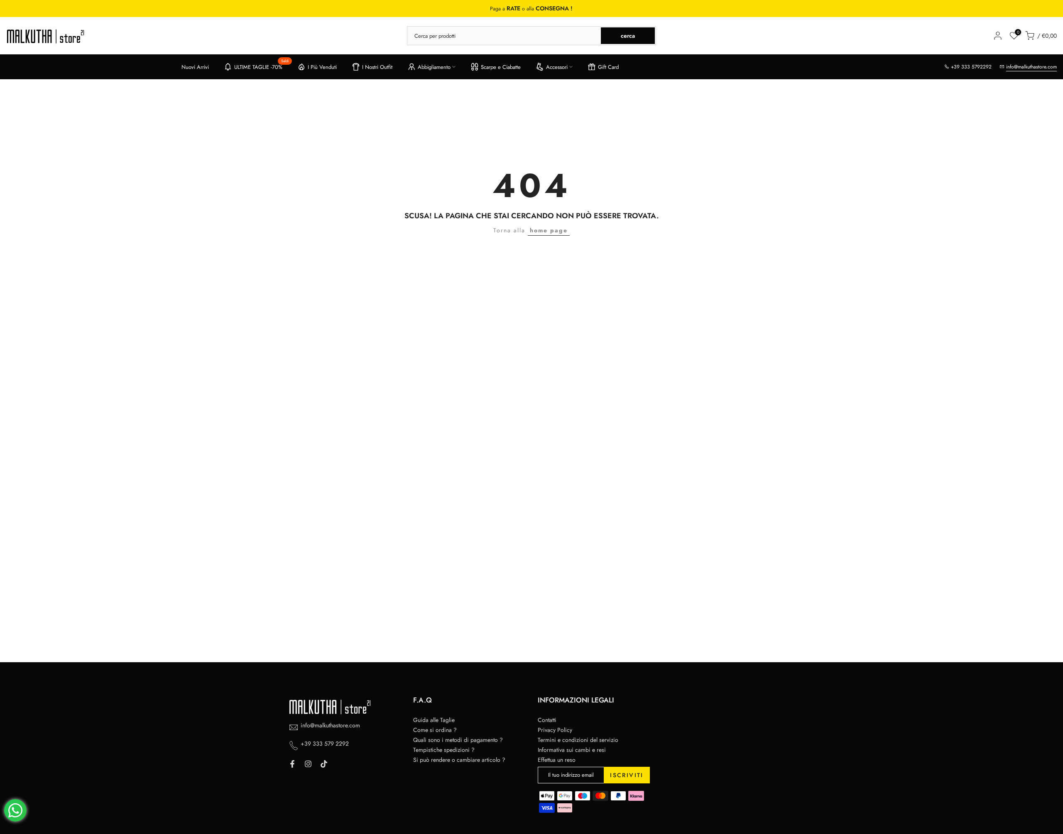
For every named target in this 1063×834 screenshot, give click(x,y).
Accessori (557, 67)
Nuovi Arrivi (195, 67)
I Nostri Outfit (377, 67)
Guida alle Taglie (434, 720)
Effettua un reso (557, 760)
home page (549, 230)
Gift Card (608, 67)
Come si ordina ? (435, 730)
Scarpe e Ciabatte (501, 67)
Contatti (547, 720)
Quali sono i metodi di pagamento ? (458, 740)
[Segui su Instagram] (308, 764)
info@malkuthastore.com (1031, 67)
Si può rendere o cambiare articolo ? (459, 760)
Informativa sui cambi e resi (572, 750)
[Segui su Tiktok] (324, 764)
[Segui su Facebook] (292, 764)
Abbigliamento (434, 67)
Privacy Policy (555, 730)
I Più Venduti (322, 67)
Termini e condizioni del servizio (578, 740)
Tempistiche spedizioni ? (444, 750)
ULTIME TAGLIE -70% (261, 65)
